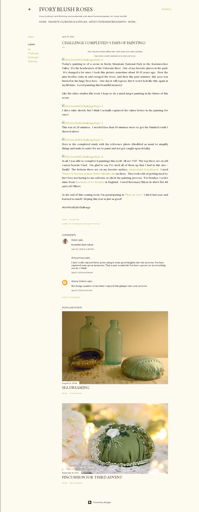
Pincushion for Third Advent (92, 477)
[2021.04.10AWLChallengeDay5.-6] (82, 156)
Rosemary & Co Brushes (90, 182)
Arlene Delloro (79, 281)
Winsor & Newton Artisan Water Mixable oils (88, 173)
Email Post (74, 219)
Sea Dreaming (75, 387)
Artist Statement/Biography (107, 21)
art (29, 49)
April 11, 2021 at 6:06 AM (82, 272)
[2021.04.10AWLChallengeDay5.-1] (82, 123)
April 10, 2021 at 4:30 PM (82, 249)
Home (42, 21)
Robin (74, 240)
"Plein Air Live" (133, 194)
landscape (33, 57)
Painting (32, 61)
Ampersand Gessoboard (143, 169)
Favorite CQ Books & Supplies (67, 21)
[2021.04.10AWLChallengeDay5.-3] (82, 139)
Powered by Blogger (102, 502)
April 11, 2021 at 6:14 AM (81, 290)
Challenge (33, 53)
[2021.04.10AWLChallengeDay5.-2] (82, 59)
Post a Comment (71, 297)
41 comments (75, 393)
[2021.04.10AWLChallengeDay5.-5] (82, 106)
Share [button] (31, 37)
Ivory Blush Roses (66, 9)
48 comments (75, 483)
